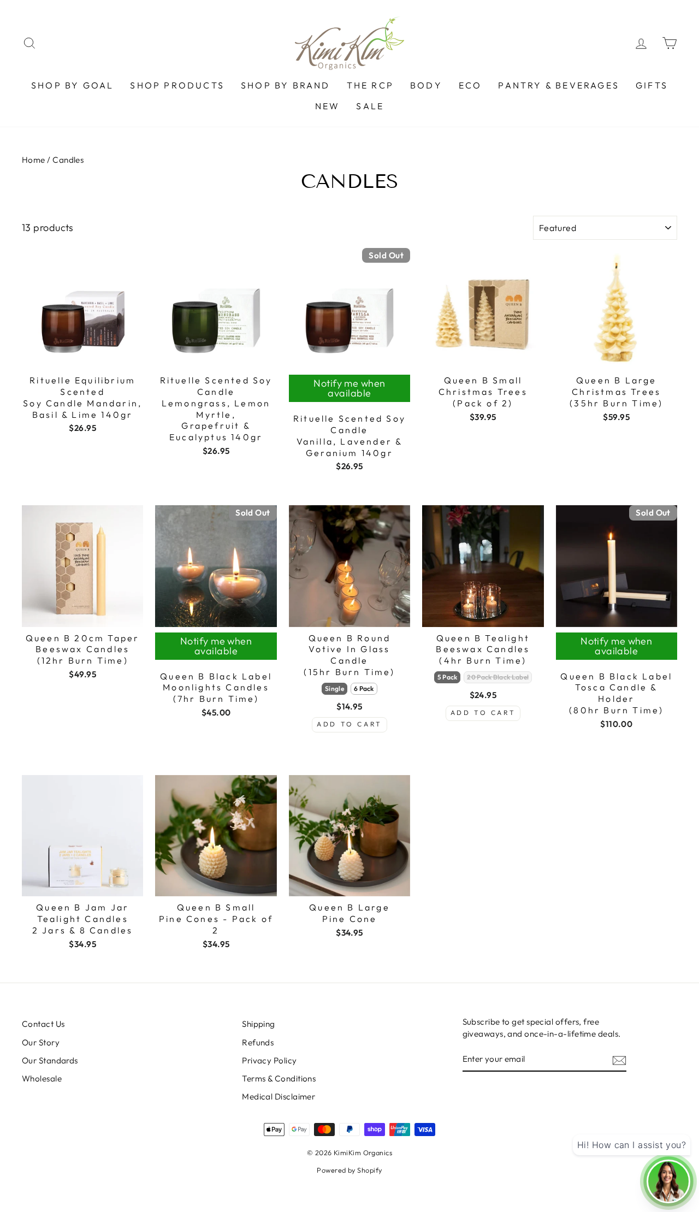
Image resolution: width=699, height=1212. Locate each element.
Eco (470, 85)
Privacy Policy (269, 1060)
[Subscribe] (619, 1060)
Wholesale (42, 1078)
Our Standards (50, 1060)
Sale (370, 105)
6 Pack (364, 688)
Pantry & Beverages (558, 85)
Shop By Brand (285, 85)
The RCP (370, 85)
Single (334, 688)
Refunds (258, 1042)
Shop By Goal (72, 85)
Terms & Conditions (279, 1078)
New (327, 105)
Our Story (41, 1042)
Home (34, 160)
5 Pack (447, 677)
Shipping (258, 1024)
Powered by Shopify (349, 1170)
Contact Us (43, 1024)
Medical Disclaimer (278, 1096)
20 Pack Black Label (498, 677)
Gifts (652, 85)
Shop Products (177, 85)
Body (426, 85)
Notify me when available (349, 388)
